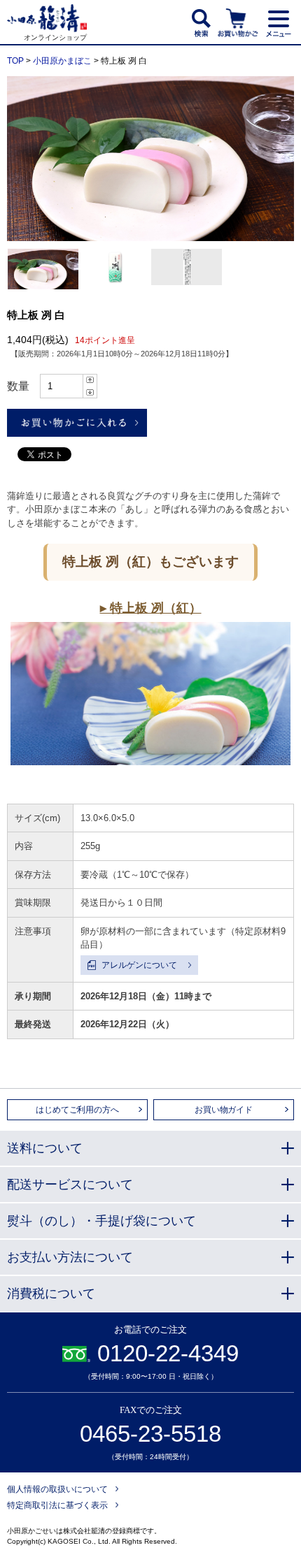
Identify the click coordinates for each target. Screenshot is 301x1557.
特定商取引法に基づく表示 (57, 1505)
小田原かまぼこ (62, 61)
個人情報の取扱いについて (57, 1489)
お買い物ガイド (224, 1110)
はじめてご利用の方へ (77, 1110)
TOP (15, 61)
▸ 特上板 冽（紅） (151, 608)
